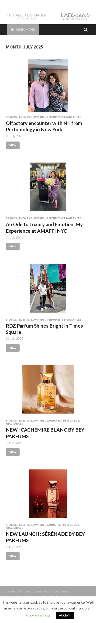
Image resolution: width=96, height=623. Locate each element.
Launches (54, 420)
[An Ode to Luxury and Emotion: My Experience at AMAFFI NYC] (48, 189)
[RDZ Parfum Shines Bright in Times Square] (48, 290)
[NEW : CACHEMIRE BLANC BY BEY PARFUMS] (48, 391)
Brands (11, 117)
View (12, 145)
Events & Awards (32, 117)
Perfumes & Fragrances (64, 117)
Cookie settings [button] (38, 615)
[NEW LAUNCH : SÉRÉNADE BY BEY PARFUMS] (48, 495)
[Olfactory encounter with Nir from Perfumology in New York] (48, 87)
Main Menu (25, 29)
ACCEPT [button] (65, 615)
